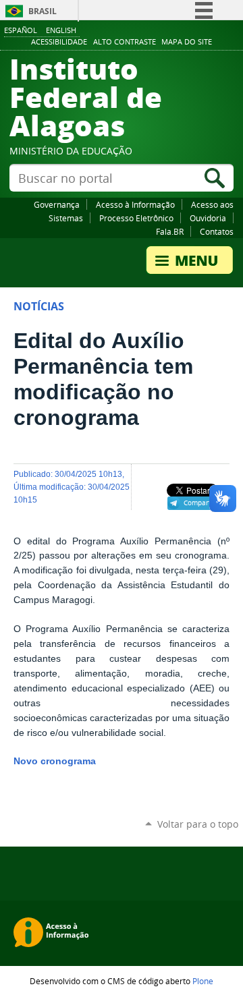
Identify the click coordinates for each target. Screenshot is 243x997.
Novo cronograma (55, 761)
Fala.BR (170, 231)
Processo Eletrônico (136, 217)
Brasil (42, 11)
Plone (202, 980)
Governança (57, 204)
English (61, 30)
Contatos (217, 231)
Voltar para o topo (197, 824)
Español (20, 30)
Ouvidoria (208, 217)
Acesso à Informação (135, 204)
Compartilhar (205, 502)
